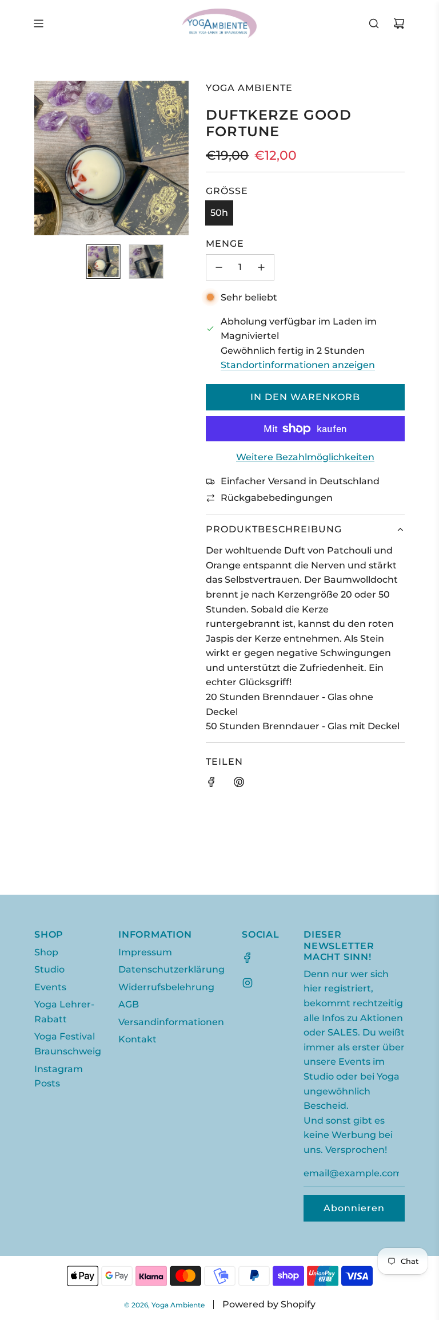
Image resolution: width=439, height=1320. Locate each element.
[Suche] (373, 23)
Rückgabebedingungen (277, 497)
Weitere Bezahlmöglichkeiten (305, 457)
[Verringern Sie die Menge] (219, 267)
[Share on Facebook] (211, 784)
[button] (49, 158)
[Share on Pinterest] (239, 784)
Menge (225, 243)
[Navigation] (38, 23)
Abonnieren (354, 1208)
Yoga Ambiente (249, 87)
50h (219, 212)
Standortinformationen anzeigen (298, 364)
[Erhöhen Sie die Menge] (261, 267)
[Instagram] (247, 982)
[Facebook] (247, 957)
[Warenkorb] (399, 23)
